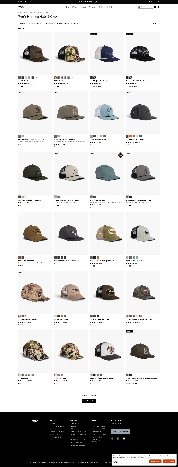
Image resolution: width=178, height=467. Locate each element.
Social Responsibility (98, 429)
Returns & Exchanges (78, 432)
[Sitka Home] (42, 7)
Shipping (73, 429)
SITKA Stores (55, 429)
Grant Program (96, 432)
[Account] (158, 7)
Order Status (75, 423)
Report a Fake (85, 462)
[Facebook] (112, 439)
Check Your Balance (77, 445)
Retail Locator (75, 426)
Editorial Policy (96, 437)
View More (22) (89, 401)
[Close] (174, 456)
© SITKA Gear (33, 462)
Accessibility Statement (95, 441)
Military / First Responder (55, 438)
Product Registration (78, 434)
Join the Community (120, 431)
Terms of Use (51, 462)
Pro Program (54, 434)
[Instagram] (118, 439)
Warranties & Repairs (78, 440)
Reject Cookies (155, 461)
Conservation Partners (99, 434)
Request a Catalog (57, 432)
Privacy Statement (42, 462)
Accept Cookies (169, 461)
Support (53, 423)
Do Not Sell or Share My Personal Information (68, 462)
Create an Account (57, 426)
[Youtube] (124, 439)
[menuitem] (67, 7)
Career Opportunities (99, 426)
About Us (94, 423)
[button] (156, 24)
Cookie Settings (94, 462)
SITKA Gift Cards (76, 442)
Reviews (73, 437)
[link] (35, 60)
